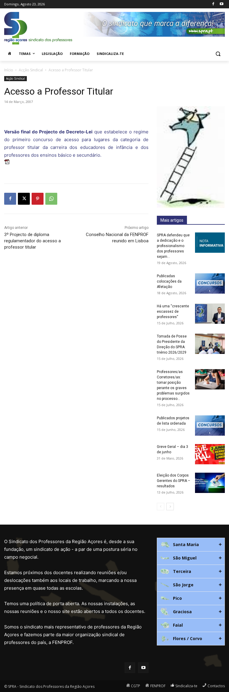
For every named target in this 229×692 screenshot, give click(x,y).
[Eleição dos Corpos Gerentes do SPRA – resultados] (210, 483)
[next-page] (170, 506)
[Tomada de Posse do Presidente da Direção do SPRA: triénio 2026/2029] (210, 344)
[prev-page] (160, 506)
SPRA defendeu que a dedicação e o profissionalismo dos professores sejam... (173, 246)
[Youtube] (221, 4)
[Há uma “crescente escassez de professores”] (210, 313)
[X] (24, 199)
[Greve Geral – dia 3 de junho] (210, 454)
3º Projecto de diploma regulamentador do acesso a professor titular (32, 241)
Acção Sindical (31, 70)
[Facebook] (213, 4)
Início (8, 70)
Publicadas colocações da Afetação (169, 281)
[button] (218, 54)
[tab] (191, 544)
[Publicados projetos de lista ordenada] (210, 425)
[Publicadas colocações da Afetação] (210, 283)
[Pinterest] (38, 199)
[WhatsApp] (51, 199)
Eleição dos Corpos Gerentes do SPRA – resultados (173, 480)
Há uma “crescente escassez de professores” (173, 311)
